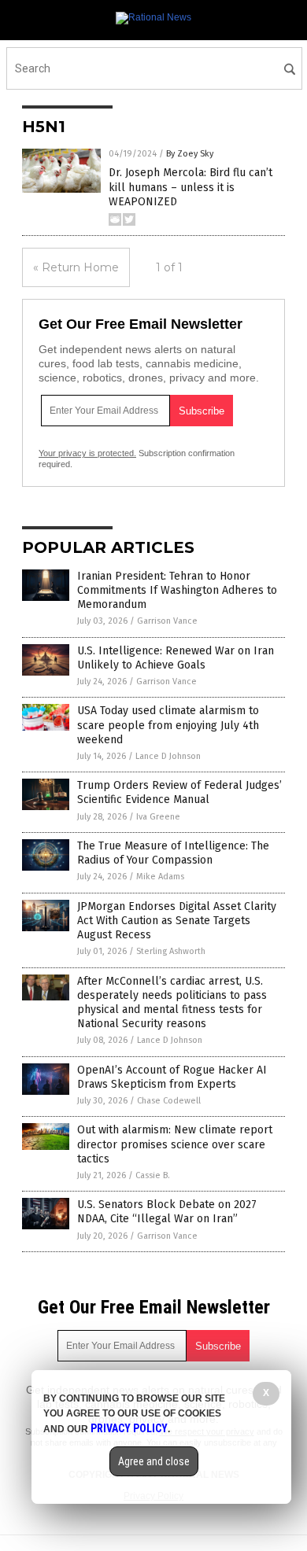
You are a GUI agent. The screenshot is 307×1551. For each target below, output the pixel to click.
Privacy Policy (129, 1428)
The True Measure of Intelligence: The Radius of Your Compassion (173, 853)
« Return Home (76, 267)
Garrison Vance (167, 621)
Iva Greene (158, 817)
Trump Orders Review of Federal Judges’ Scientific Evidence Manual (179, 792)
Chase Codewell (169, 1101)
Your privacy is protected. (87, 453)
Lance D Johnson (168, 756)
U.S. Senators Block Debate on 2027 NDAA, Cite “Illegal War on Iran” (167, 1211)
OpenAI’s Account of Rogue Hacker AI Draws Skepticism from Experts (172, 1077)
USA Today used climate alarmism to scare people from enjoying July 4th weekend (168, 725)
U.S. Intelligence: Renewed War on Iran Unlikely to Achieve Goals (175, 658)
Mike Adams (160, 876)
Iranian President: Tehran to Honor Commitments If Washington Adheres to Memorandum (177, 590)
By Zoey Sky (189, 154)
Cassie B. (152, 1175)
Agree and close (154, 1461)
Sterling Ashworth (170, 951)
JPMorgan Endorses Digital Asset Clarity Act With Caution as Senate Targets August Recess (176, 920)
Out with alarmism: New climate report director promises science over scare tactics (174, 1144)
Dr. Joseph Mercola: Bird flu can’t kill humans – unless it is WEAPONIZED (190, 187)
